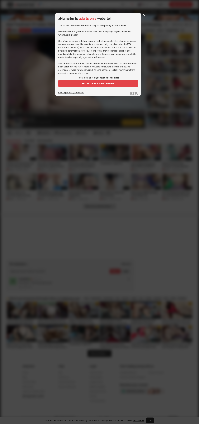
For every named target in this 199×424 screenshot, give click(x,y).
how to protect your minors (71, 93)
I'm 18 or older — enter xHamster (98, 83)
